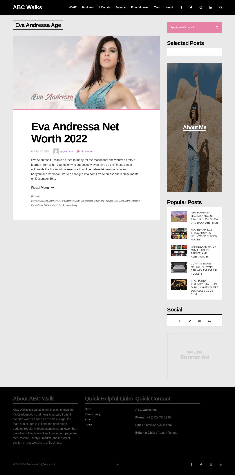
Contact (89, 424)
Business (35, 196)
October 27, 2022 (40, 151)
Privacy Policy (92, 414)
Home (88, 409)
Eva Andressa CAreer (90, 201)
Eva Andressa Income (130, 201)
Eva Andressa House (110, 201)
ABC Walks (27, 7)
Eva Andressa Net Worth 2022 (76, 132)
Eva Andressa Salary (68, 205)
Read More (40, 187)
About (88, 419)
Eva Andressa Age (52, 201)
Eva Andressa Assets (71, 201)
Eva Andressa (37, 201)
